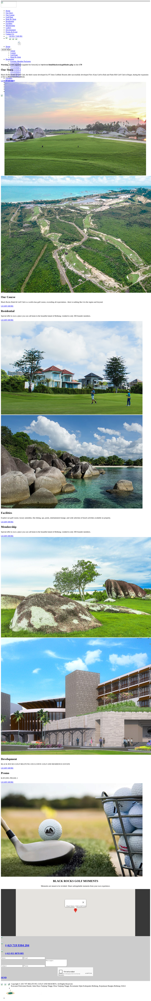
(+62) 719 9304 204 (17, 945)
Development (11, 30)
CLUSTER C (15, 68)
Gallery (8, 28)
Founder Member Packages (20, 61)
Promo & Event (11, 32)
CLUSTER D (15, 70)
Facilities (9, 23)
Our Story (9, 13)
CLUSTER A (15, 64)
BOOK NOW (6, 50)
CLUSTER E (15, 72)
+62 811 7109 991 (15, 36)
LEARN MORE (7, 81)
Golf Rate (9, 17)
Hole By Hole (11, 19)
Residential (10, 21)
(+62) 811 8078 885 (14, 953)
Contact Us (10, 34)
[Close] (83, 902)
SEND (4, 977)
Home (8, 11)
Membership (10, 26)
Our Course (10, 15)
